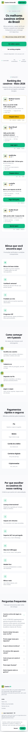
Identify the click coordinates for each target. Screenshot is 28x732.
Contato (4, 708)
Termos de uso (5, 706)
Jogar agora (22, 2)
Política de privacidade (7, 704)
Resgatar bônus (14, 117)
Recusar (16, 728)
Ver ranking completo (14, 49)
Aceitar (22, 728)
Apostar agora (14, 226)
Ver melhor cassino (14, 44)
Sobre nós (4, 701)
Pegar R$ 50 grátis (14, 199)
